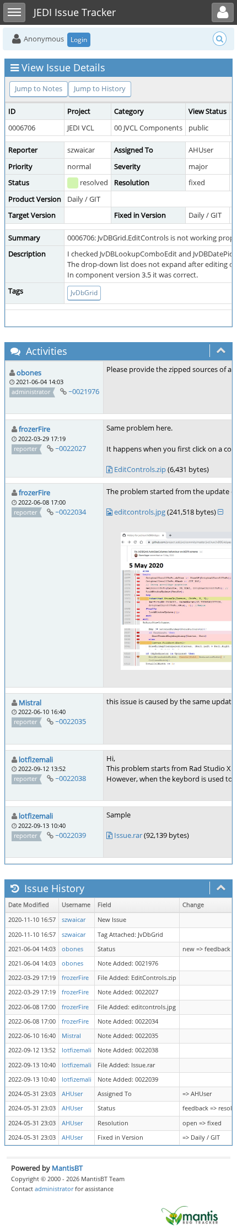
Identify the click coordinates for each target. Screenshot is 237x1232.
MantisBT (67, 1168)
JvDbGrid (84, 292)
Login (79, 39)
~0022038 (70, 778)
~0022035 (70, 721)
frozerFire (34, 429)
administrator (54, 1188)
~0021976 (83, 391)
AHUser (72, 1094)
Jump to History (100, 88)
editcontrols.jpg (139, 512)
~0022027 (70, 448)
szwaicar (73, 920)
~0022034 (70, 512)
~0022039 (70, 835)
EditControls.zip (140, 469)
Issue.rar (128, 835)
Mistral (30, 702)
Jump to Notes (38, 88)
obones (29, 373)
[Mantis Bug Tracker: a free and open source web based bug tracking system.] (189, 1215)
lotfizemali (36, 759)
